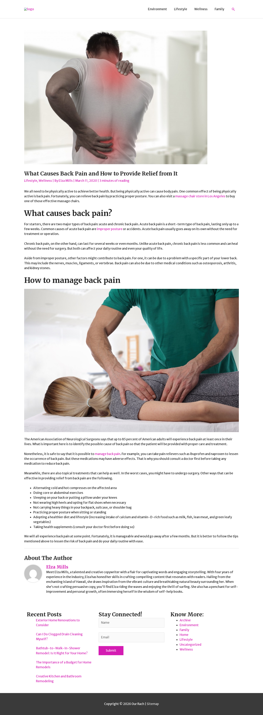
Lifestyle (30, 181)
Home (184, 635)
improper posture (109, 229)
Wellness (45, 181)
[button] (233, 9)
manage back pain (107, 454)
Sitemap (153, 704)
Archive (185, 620)
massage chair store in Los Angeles (200, 196)
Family (184, 630)
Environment (189, 625)
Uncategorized (190, 645)
